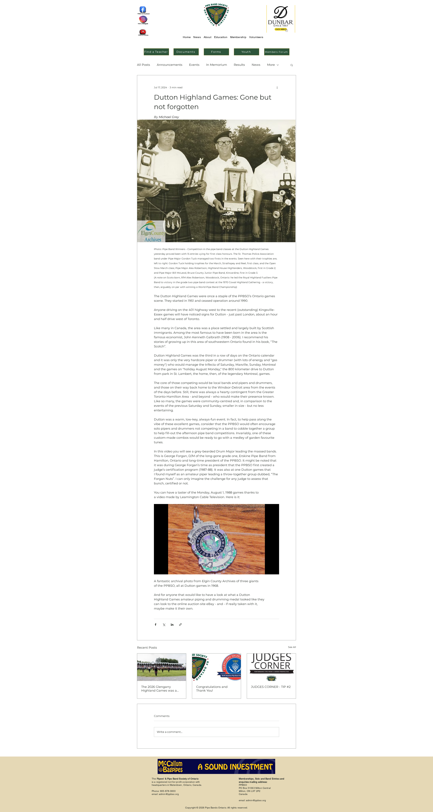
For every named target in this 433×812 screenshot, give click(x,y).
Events (194, 65)
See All (292, 647)
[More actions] (277, 87)
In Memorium (216, 65)
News (256, 65)
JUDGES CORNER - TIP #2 (271, 687)
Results (239, 65)
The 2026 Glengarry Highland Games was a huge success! (159, 688)
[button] (291, 65)
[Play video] (216, 539)
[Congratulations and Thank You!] (216, 667)
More (271, 65)
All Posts (143, 65)
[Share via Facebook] (155, 624)
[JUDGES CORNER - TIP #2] (271, 667)
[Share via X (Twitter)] (163, 624)
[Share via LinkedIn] (172, 624)
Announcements (169, 65)
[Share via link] (180, 624)
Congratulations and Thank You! (211, 688)
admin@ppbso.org (169, 794)
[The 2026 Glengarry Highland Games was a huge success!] (161, 667)
